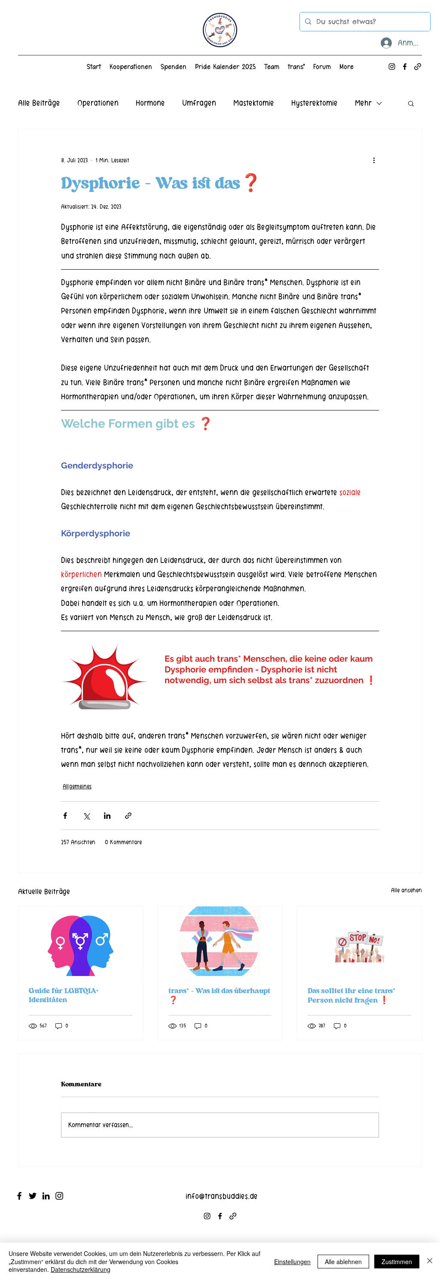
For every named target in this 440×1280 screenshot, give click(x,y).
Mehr (363, 103)
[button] (411, 103)
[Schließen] (430, 1261)
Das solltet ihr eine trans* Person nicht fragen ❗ (351, 995)
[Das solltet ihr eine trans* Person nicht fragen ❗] (359, 941)
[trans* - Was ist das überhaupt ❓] (220, 941)
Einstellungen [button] (292, 1261)
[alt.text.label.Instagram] (392, 66)
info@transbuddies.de (222, 1196)
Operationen (98, 103)
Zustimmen (397, 1261)
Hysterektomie (314, 103)
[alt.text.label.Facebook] (404, 66)
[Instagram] (59, 1196)
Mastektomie (253, 103)
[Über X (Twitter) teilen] (86, 816)
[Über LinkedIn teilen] (107, 816)
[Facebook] (19, 1196)
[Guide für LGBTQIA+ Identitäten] (80, 941)
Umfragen (199, 103)
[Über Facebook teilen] (65, 816)
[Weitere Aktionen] (374, 160)
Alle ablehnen (343, 1261)
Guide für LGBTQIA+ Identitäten (64, 995)
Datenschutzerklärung (80, 1269)
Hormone (150, 103)
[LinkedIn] (46, 1196)
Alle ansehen (406, 890)
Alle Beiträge (39, 103)
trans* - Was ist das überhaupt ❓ (219, 995)
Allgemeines (77, 786)
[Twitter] (33, 1196)
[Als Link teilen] (128, 816)
